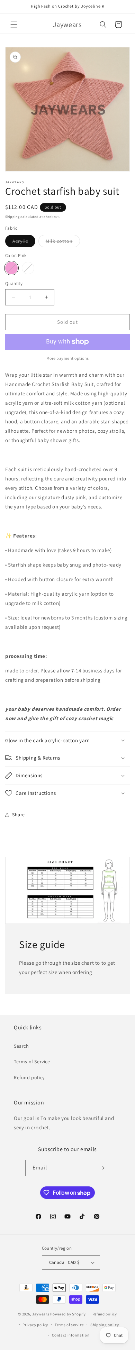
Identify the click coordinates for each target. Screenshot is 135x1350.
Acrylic (23, 242)
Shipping (12, 216)
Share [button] (18, 814)
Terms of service (69, 1324)
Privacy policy (35, 1324)
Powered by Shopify (68, 1314)
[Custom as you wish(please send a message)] (28, 268)
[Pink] (11, 268)
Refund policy (29, 1077)
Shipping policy (104, 1324)
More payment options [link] (67, 358)
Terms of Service (32, 1061)
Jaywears (41, 1314)
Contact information (70, 1335)
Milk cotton (63, 242)
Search (21, 1046)
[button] (13, 24)
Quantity (13, 283)
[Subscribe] (102, 1168)
